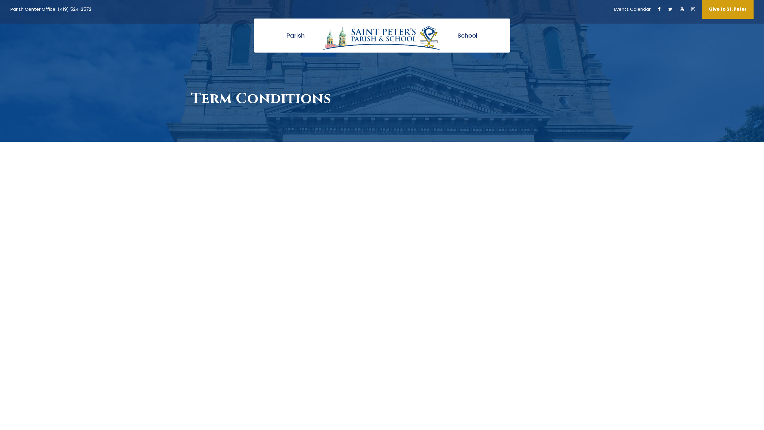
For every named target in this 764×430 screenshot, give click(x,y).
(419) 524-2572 (74, 9)
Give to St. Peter (728, 9)
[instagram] (693, 9)
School (468, 35)
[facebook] (659, 9)
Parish (295, 35)
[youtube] (682, 9)
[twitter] (670, 9)
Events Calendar (632, 9)
